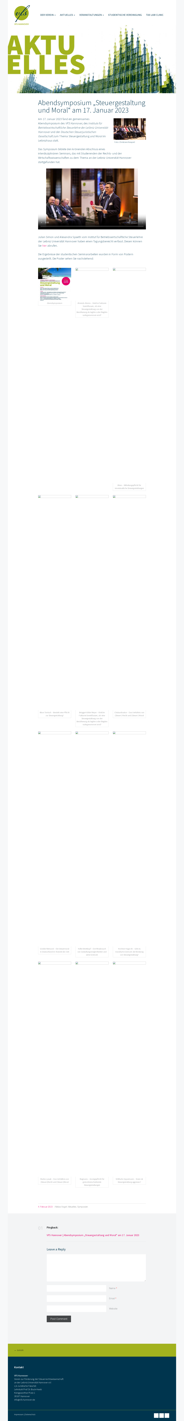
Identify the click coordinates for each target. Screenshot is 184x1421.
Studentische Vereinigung (125, 14)
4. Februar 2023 (45, 1207)
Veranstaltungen (90, 14)
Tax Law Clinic (154, 14)
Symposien (82, 1207)
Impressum (19, 1414)
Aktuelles (67, 14)
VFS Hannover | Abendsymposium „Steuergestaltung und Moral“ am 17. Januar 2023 (93, 1235)
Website (113, 1308)
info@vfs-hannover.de (24, 1399)
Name (112, 1288)
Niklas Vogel (61, 1207)
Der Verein (47, 14)
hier (44, 245)
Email (112, 1298)
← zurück (18, 1350)
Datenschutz (30, 1414)
